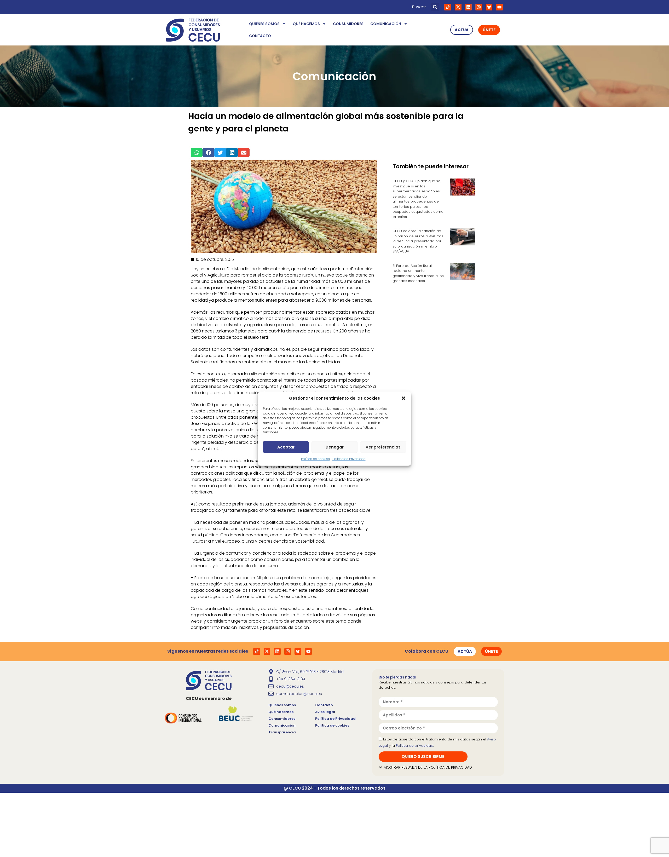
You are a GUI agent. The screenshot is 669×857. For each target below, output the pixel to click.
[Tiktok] (447, 7)
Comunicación (385, 23)
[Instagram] (478, 7)
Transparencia (282, 732)
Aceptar (286, 447)
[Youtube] (499, 7)
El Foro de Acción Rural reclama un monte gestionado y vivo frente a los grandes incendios (418, 273)
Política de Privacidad (349, 459)
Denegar (335, 447)
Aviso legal (325, 711)
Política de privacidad (414, 745)
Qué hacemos (306, 23)
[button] (403, 398)
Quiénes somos (264, 23)
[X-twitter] (458, 7)
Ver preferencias (383, 447)
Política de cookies (315, 459)
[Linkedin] (468, 7)
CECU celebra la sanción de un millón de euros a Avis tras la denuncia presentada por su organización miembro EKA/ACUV (418, 241)
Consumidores (348, 23)
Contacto (260, 35)
